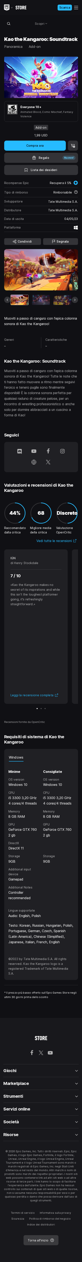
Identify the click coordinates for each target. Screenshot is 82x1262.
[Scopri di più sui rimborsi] (76, 192)
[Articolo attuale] (20, 300)
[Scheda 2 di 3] (41, 708)
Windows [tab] (16, 757)
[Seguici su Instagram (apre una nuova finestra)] (62, 451)
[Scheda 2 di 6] (41, 300)
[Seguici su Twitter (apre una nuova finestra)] (48, 462)
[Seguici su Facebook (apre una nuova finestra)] (48, 451)
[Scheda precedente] (7, 300)
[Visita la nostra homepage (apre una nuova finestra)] (34, 462)
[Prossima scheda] (75, 300)
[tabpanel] (41, 831)
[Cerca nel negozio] (8, 23)
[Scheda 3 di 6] (62, 300)
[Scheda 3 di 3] (45, 708)
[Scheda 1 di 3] (37, 708)
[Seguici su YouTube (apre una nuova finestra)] (34, 451)
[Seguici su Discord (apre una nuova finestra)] (19, 451)
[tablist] (41, 757)
